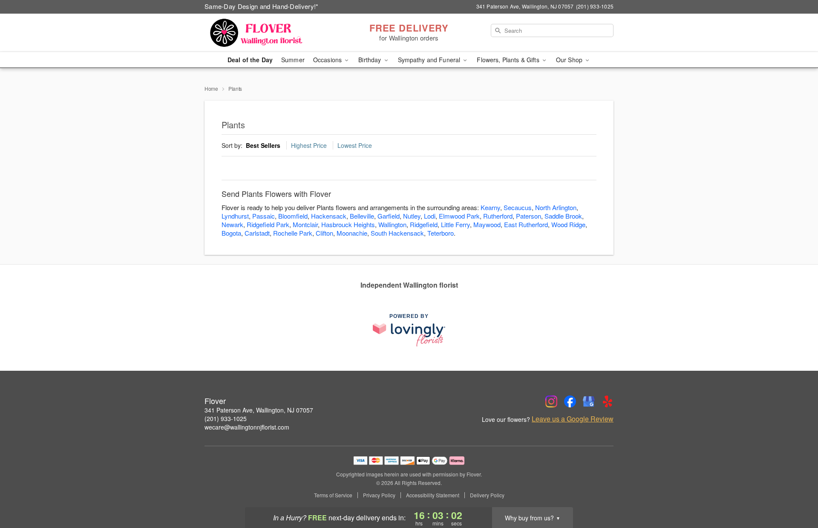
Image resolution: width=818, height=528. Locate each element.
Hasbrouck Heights (348, 224)
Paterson (528, 215)
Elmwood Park (459, 215)
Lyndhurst (235, 215)
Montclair (305, 224)
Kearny (490, 207)
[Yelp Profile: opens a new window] (608, 401)
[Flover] (265, 33)
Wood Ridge (568, 224)
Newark (232, 224)
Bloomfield (293, 215)
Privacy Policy (379, 495)
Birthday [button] (370, 59)
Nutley (412, 215)
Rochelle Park (292, 232)
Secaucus (518, 207)
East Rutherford (526, 224)
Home (211, 88)
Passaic (263, 215)
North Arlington (555, 207)
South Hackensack (397, 232)
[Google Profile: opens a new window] (589, 401)
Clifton (324, 232)
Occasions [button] (328, 59)
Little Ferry (455, 224)
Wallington (392, 224)
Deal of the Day (250, 59)
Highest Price (309, 145)
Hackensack (328, 215)
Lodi (429, 215)
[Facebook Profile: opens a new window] (570, 401)
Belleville (362, 215)
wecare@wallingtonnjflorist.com (246, 427)
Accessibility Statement (432, 495)
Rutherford (498, 215)
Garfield (388, 215)
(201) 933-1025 (225, 418)
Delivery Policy (487, 495)
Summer (293, 59)
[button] (795, 491)
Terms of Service (333, 495)
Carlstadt (257, 232)
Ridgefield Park (268, 224)
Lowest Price (354, 145)
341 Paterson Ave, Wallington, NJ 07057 (258, 410)
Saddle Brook (563, 215)
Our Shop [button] (570, 59)
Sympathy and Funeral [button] (430, 59)
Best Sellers (263, 145)
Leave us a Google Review (573, 419)
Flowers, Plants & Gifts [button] (509, 59)
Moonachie (352, 232)
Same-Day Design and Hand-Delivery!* (261, 6)
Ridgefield (424, 224)
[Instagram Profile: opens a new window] (551, 401)
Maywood (487, 224)
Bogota (231, 232)
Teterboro (440, 232)
